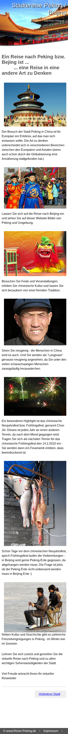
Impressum (50, 730)
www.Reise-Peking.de (54, 21)
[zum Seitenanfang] (34, 694)
